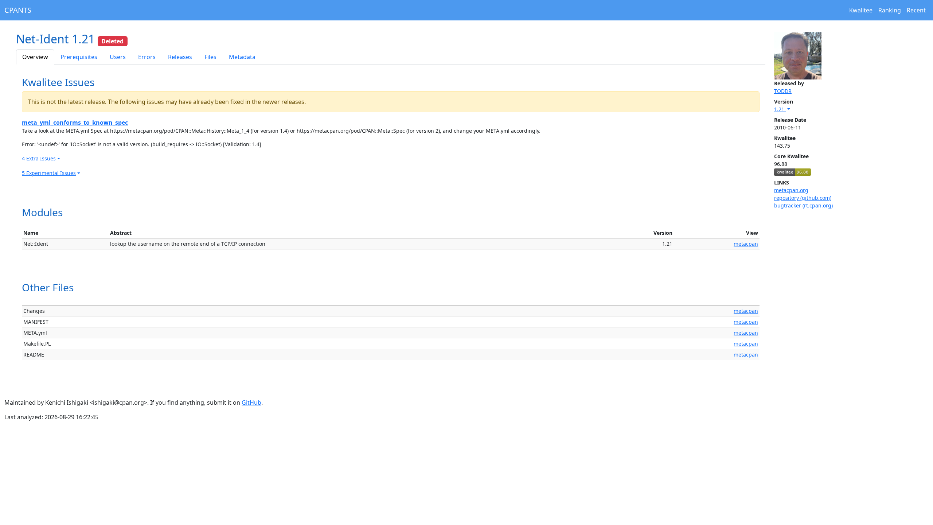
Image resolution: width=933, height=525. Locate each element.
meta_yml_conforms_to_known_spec (75, 122)
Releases (180, 57)
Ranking (889, 10)
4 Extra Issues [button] (39, 158)
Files (210, 57)
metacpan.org (791, 190)
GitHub (251, 402)
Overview (35, 57)
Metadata (242, 57)
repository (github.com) (802, 197)
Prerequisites (78, 57)
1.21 (780, 109)
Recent (916, 10)
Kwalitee (861, 10)
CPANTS (17, 10)
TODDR (783, 91)
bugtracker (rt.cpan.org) (803, 205)
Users (118, 57)
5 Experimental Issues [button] (49, 173)
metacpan (746, 243)
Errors (147, 57)
